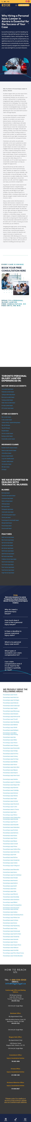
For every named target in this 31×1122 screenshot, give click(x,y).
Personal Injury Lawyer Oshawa (10, 742)
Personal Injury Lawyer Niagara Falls (11, 785)
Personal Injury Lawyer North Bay (10, 909)
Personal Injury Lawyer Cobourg (10, 756)
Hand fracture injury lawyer (8, 562)
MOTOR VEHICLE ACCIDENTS (14, 386)
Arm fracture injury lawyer (7, 548)
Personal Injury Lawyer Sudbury (10, 912)
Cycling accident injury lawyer (8, 394)
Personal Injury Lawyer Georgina (10, 877)
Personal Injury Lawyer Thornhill (10, 719)
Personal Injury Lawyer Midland (10, 902)
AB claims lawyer (5, 467)
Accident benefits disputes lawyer (9, 447)
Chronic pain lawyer (6, 517)
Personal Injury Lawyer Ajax (9, 737)
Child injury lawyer (6, 504)
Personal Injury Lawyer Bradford (10, 883)
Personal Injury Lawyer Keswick (10, 880)
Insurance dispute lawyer (7, 456)
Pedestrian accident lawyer (8, 392)
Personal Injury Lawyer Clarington (10, 745)
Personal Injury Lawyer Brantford (10, 787)
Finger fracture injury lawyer (8, 572)
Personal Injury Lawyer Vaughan (10, 708)
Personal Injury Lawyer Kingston (10, 772)
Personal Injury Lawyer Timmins (10, 942)
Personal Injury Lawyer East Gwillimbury (12, 875)
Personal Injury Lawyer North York (11, 697)
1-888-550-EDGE (23, 5)
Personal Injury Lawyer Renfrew (10, 857)
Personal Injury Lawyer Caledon (10, 863)
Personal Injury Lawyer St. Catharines (11, 782)
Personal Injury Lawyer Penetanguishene (12, 905)
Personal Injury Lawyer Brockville (10, 819)
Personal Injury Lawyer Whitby (10, 740)
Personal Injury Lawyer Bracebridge (11, 897)
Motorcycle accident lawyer (8, 397)
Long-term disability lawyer (8, 458)
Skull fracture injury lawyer (8, 551)
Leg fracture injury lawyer (7, 545)
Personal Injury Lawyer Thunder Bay (11, 936)
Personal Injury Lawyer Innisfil (10, 886)
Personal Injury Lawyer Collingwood (11, 865)
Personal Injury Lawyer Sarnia (9, 812)
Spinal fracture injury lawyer (8, 553)
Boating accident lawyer (7, 436)
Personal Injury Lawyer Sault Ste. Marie (12, 934)
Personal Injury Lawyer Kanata (10, 835)
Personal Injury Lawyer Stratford (10, 801)
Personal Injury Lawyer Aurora (10, 872)
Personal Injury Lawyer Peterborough (11, 931)
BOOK (5, 1120)
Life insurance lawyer (6, 464)
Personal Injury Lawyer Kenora (10, 923)
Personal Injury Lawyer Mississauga (11, 711)
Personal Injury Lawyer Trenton (10, 764)
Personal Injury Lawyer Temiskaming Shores (13, 914)
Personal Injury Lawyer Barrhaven (10, 833)
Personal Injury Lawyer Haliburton (10, 947)
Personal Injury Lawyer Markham (10, 724)
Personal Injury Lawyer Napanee (10, 770)
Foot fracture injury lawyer (8, 564)
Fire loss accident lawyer (7, 433)
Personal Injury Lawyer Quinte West (11, 767)
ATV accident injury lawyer (8, 408)
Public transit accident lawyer (8, 402)
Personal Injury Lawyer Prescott (10, 822)
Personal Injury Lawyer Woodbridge (11, 722)
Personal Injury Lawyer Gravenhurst (11, 899)
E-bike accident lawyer (7, 419)
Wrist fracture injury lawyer (8, 540)
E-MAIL (25, 1120)
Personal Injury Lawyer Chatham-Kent (11, 817)
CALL (15, 1120)
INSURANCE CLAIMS (10, 444)
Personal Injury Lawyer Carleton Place (11, 849)
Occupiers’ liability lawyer (7, 461)
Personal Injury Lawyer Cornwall (10, 843)
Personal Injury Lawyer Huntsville (10, 939)
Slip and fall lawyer (6, 425)
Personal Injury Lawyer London (10, 806)
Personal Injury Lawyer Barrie (9, 888)
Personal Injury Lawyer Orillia (9, 891)
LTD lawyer (4, 469)
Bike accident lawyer (6, 417)
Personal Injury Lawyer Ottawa (10, 846)
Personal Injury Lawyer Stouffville (10, 950)
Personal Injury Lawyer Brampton (10, 714)
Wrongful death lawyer (7, 523)
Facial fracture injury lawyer (8, 570)
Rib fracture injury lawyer (7, 556)
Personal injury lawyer (7, 525)
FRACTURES (7, 534)
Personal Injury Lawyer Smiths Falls (11, 852)
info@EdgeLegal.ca (15, 983)
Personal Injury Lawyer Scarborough (11, 705)
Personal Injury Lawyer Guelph (10, 798)
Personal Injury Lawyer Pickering (10, 734)
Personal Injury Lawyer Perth (9, 854)
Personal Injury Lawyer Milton (10, 733)
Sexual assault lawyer (7, 528)
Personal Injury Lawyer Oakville (10, 727)
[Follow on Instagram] (26, 1)
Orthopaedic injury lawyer (7, 509)
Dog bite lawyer (5, 430)
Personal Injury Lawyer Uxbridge (10, 751)
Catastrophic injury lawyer (8, 512)
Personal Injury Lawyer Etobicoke (10, 703)
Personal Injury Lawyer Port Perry (10, 753)
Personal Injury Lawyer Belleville (10, 761)
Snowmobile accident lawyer (8, 439)
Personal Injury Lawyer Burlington (10, 730)
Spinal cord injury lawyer (7, 501)
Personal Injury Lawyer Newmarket (11, 869)
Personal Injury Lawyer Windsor (10, 815)
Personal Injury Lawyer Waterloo (10, 795)
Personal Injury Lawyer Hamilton (10, 779)
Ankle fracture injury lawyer (8, 537)
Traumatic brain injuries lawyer (8, 495)
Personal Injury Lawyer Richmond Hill (11, 716)
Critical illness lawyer (6, 453)
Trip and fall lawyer (6, 428)
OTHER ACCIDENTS (10, 414)
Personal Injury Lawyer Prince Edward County (13, 953)
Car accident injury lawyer (7, 389)
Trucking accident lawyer (7, 400)
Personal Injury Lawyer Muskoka (10, 894)
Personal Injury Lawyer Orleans (10, 838)
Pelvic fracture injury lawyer (8, 567)
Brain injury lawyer (6, 493)
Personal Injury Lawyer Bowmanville (11, 748)
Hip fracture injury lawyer (7, 542)
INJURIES (5, 490)
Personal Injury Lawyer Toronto (10, 694)
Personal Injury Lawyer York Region (11, 700)
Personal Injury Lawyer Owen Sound (11, 775)
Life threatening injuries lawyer (9, 515)
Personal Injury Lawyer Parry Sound (11, 908)
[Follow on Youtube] (28, 1)
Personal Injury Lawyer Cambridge (11, 790)
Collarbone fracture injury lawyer (9, 559)
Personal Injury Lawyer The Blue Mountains (13, 955)
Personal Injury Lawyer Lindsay (10, 928)
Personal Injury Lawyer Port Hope (10, 759)
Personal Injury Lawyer (12, 945)
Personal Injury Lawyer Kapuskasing (11, 925)
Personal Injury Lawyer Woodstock (11, 804)
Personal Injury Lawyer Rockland (10, 830)
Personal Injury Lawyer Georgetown (11, 860)
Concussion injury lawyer (7, 498)
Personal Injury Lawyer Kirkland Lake (11, 917)
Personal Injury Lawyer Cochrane (10, 920)
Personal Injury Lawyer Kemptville (10, 824)
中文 (8, 1)
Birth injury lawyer (6, 506)
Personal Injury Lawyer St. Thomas (11, 809)
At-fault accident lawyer (7, 405)
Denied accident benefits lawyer (9, 450)
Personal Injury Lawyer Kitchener (10, 793)
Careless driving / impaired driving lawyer (11, 422)
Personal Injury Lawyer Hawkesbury (11, 827)
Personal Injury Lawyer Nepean (10, 841)
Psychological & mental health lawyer (10, 520)
